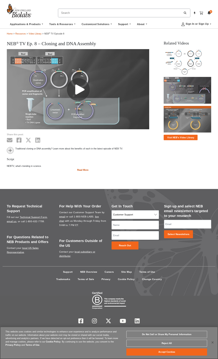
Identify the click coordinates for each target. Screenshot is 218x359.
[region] (109, 343)
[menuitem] (26, 25)
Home (10, 33)
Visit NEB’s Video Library (180, 137)
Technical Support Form (33, 217)
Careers (109, 271)
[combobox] (120, 13)
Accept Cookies (166, 352)
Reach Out (125, 245)
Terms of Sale (86, 279)
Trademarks (63, 279)
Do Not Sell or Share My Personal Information (166, 334)
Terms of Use (147, 271)
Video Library (35, 33)
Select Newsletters (178, 234)
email (62, 216)
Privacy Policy (13, 345)
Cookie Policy (126, 279)
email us (11, 221)
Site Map (126, 271)
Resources (20, 33)
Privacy (106, 279)
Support (68, 271)
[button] (185, 13)
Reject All (167, 343)
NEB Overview (88, 271)
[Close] (212, 342)
